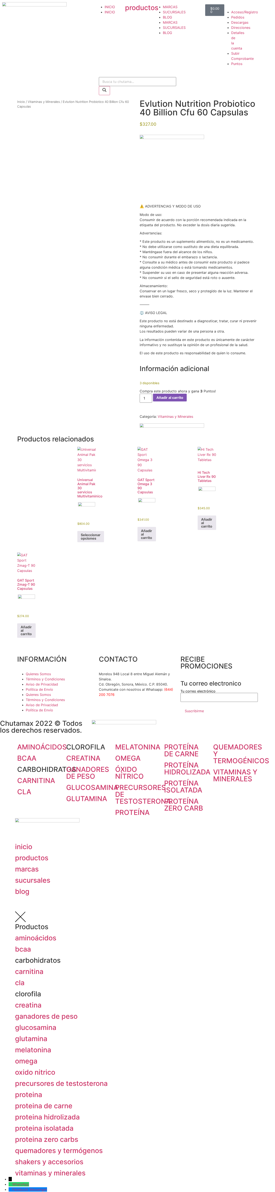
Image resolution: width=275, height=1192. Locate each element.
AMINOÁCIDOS (42, 747)
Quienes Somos (38, 674)
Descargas (239, 22)
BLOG (167, 17)
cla (19, 982)
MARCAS (170, 7)
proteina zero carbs (46, 1139)
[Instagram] (116, 710)
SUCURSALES (174, 12)
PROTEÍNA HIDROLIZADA (187, 768)
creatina (28, 1005)
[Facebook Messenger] (10, 1189)
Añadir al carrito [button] (146, 534)
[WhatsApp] (10, 1184)
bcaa (23, 949)
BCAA (26, 758)
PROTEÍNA (132, 812)
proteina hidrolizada (47, 1117)
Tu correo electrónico (197, 691)
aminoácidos (35, 938)
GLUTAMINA (86, 798)
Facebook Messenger (29, 1189)
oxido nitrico (35, 1072)
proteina (28, 1094)
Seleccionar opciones (91, 536)
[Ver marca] (172, 138)
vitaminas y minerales (50, 1173)
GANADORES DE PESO (87, 772)
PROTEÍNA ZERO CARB (183, 804)
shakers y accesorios (49, 1162)
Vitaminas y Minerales (44, 102)
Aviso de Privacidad (42, 684)
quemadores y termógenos (59, 1150)
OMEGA (128, 758)
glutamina (31, 1038)
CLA (24, 792)
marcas (27, 869)
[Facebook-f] (104, 710)
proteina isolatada (44, 1128)
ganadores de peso (46, 1016)
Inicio (21, 102)
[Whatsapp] (127, 710)
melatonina (33, 1050)
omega (26, 1061)
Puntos (236, 64)
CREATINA (83, 758)
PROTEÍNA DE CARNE (181, 750)
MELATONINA (137, 747)
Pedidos (237, 17)
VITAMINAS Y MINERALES (235, 775)
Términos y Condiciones (45, 679)
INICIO (110, 7)
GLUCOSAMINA (92, 787)
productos (141, 7)
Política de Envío (39, 689)
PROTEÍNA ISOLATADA (183, 786)
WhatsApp (20, 1184)
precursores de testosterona (61, 1083)
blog (22, 891)
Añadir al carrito (169, 397)
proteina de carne (43, 1106)
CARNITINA (36, 780)
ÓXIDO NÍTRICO (129, 772)
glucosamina (35, 1027)
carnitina (29, 971)
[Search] (104, 90)
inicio (23, 846)
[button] (229, 6)
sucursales (32, 880)
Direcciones (240, 27)
